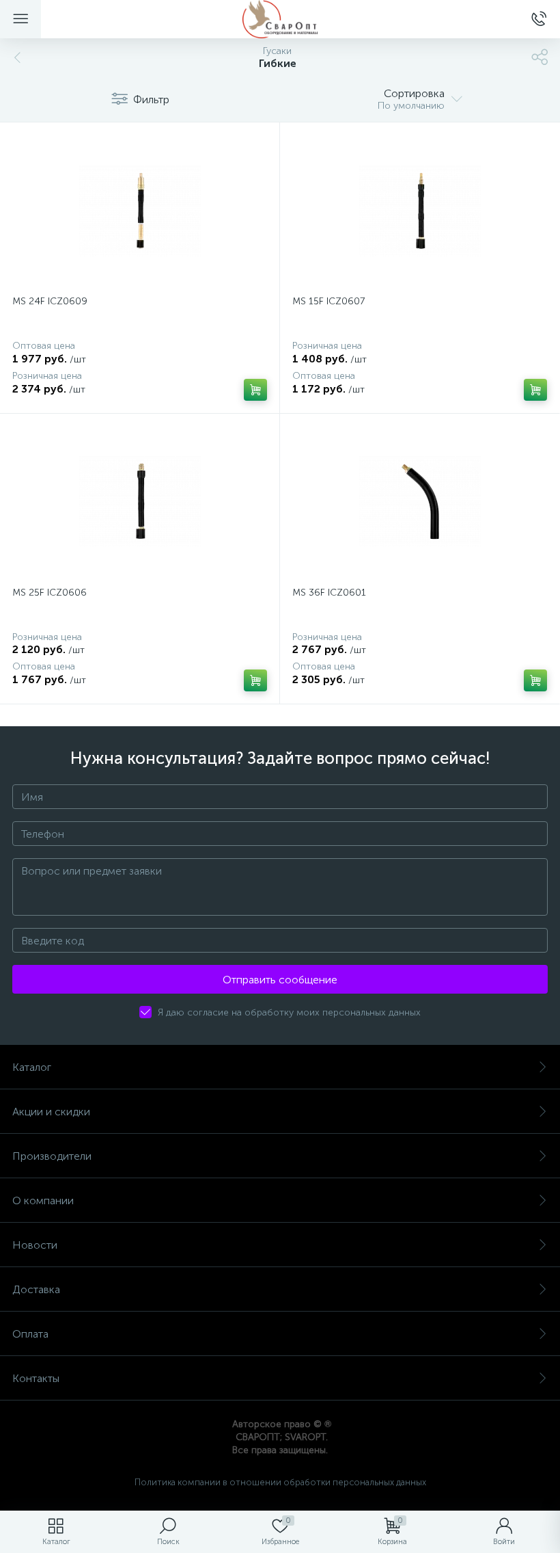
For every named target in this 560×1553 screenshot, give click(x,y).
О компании (43, 1200)
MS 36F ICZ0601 (329, 592)
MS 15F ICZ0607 (328, 301)
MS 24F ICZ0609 (49, 301)
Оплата (30, 1333)
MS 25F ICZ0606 (49, 592)
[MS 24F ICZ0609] (139, 211)
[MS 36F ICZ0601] (419, 502)
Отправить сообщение (280, 979)
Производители (52, 1156)
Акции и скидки (51, 1111)
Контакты (35, 1378)
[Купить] (255, 390)
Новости (34, 1244)
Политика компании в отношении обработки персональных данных (280, 1482)
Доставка (36, 1289)
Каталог (31, 1067)
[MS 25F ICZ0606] (139, 502)
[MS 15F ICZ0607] (419, 211)
